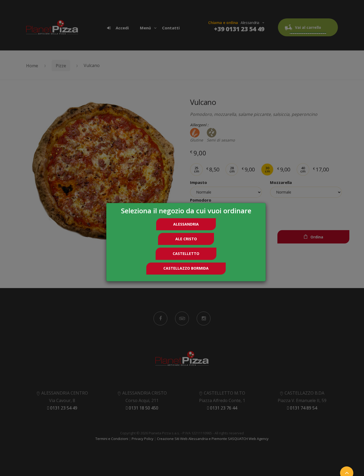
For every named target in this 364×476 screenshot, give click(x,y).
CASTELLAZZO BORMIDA (186, 268)
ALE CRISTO (186, 238)
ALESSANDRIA (186, 224)
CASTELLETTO (186, 253)
